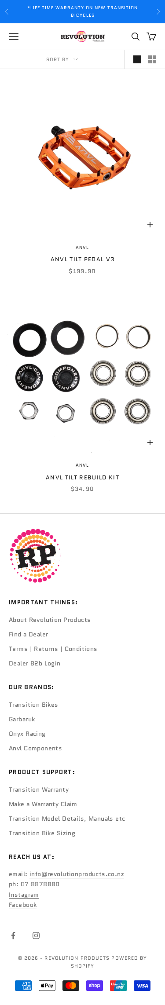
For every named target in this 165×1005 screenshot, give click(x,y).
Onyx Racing (27, 733)
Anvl (82, 247)
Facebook (23, 904)
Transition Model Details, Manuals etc (67, 818)
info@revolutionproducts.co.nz (76, 874)
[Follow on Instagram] (36, 935)
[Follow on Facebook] (13, 935)
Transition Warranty (39, 789)
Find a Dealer (28, 634)
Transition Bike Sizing (42, 833)
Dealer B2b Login (35, 663)
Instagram (24, 894)
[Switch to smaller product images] (152, 59)
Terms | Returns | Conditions (53, 648)
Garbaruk (22, 719)
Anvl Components (35, 748)
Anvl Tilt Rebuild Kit (82, 477)
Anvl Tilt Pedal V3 (83, 259)
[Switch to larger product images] (137, 59)
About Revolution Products (50, 619)
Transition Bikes (34, 704)
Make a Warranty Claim (43, 804)
